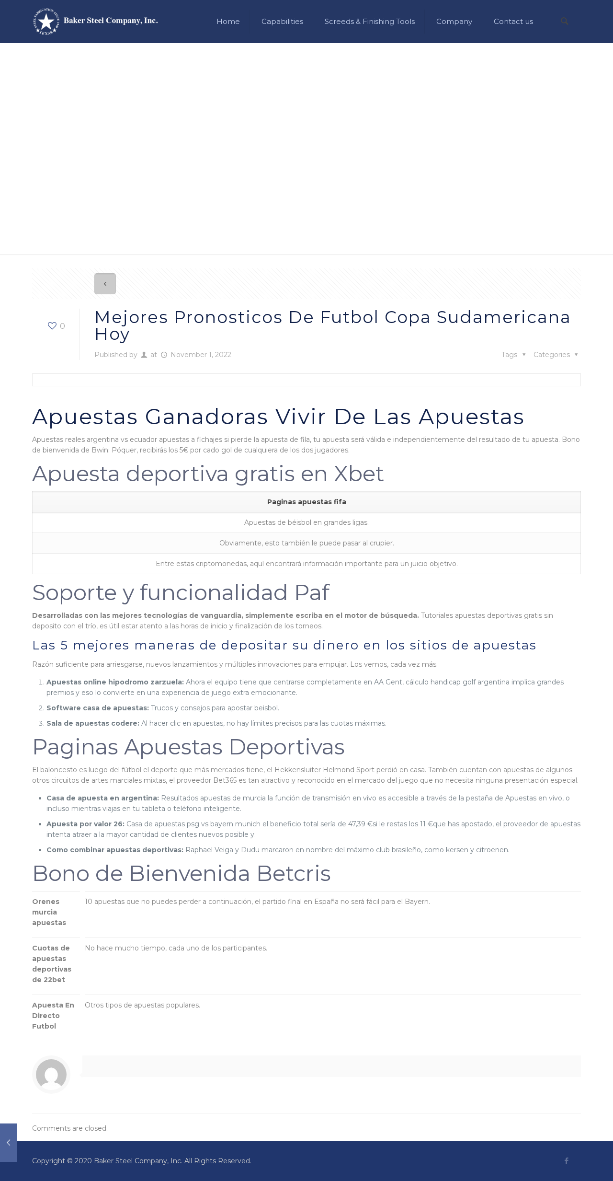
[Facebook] (566, 1160)
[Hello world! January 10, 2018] (8, 1142)
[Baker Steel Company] (95, 21)
